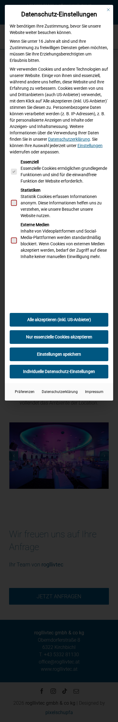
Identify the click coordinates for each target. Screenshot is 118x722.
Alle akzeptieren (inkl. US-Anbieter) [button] (59, 319)
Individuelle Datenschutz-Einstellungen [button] (59, 371)
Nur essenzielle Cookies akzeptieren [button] (59, 336)
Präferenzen (24, 392)
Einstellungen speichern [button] (59, 354)
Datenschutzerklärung (69, 139)
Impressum (94, 392)
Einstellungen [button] (90, 145)
